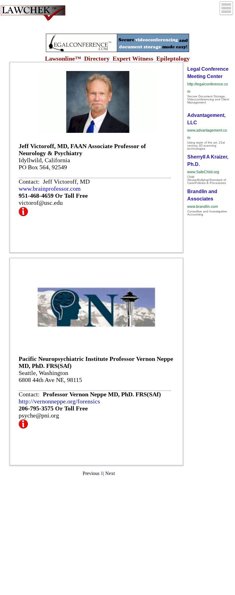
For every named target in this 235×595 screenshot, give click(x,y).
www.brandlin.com (202, 206)
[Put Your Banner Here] (117, 50)
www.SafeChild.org (203, 172)
